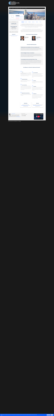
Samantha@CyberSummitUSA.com (14, 35)
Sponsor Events (13, 113)
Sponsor (37, 103)
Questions (25, 103)
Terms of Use (19, 121)
